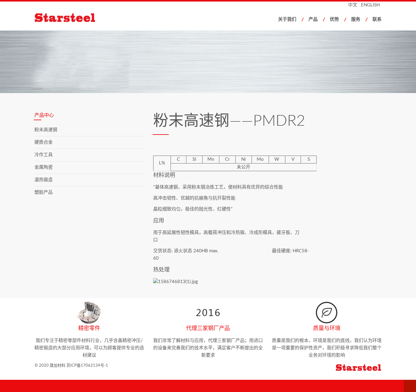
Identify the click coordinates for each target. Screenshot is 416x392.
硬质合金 (43, 142)
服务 (355, 19)
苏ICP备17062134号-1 (87, 366)
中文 (352, 5)
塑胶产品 (43, 192)
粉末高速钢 (45, 130)
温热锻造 (43, 180)
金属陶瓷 (43, 167)
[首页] (70, 19)
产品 (313, 19)
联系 (377, 19)
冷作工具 (43, 155)
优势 (334, 19)
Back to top (410, 386)
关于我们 (287, 19)
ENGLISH (370, 5)
